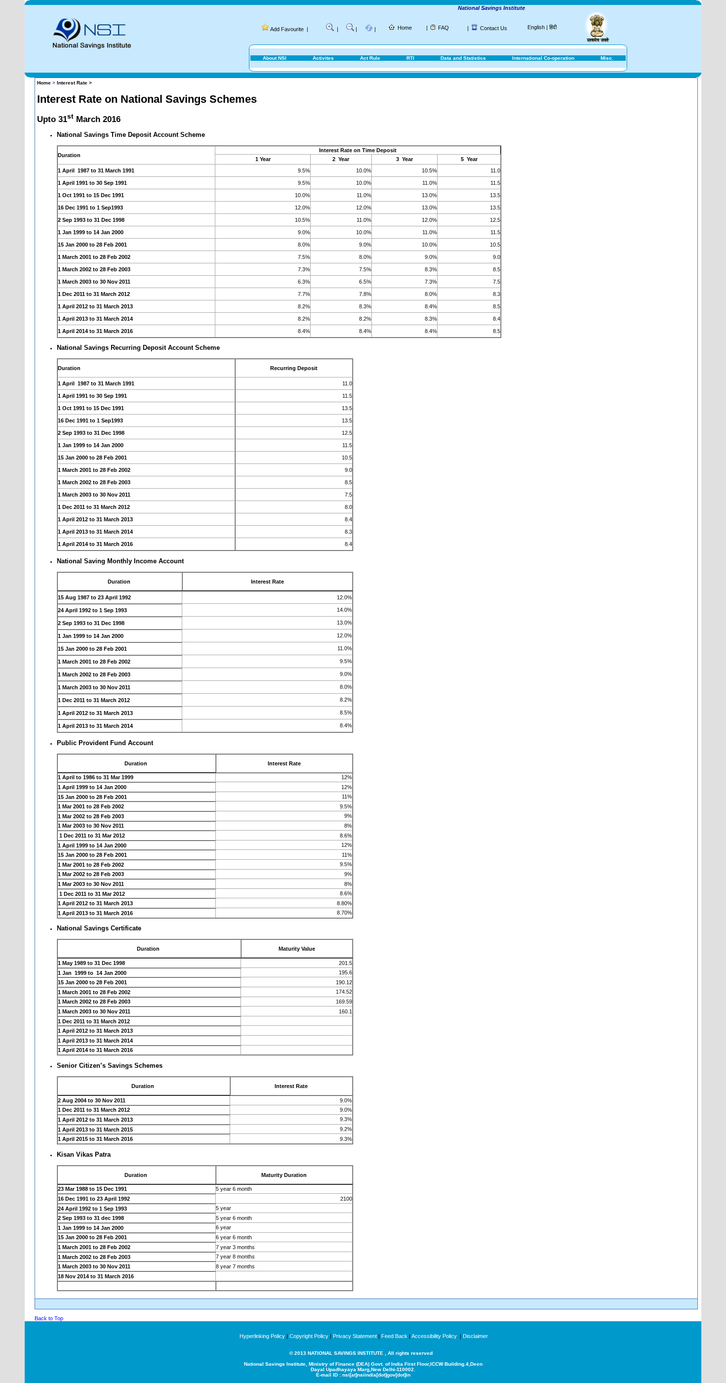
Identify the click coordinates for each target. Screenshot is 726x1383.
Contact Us (493, 28)
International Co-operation (543, 58)
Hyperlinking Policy (262, 1336)
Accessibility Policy (434, 1336)
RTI (410, 58)
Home (405, 28)
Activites (323, 58)
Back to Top (49, 1318)
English (536, 27)
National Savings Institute (476, 8)
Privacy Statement (355, 1336)
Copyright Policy (308, 1336)
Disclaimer (475, 1336)
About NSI (274, 58)
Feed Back (394, 1336)
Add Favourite (287, 29)
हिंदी (553, 27)
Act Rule (370, 58)
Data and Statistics (463, 58)
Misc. (607, 58)
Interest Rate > (74, 82)
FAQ (443, 28)
